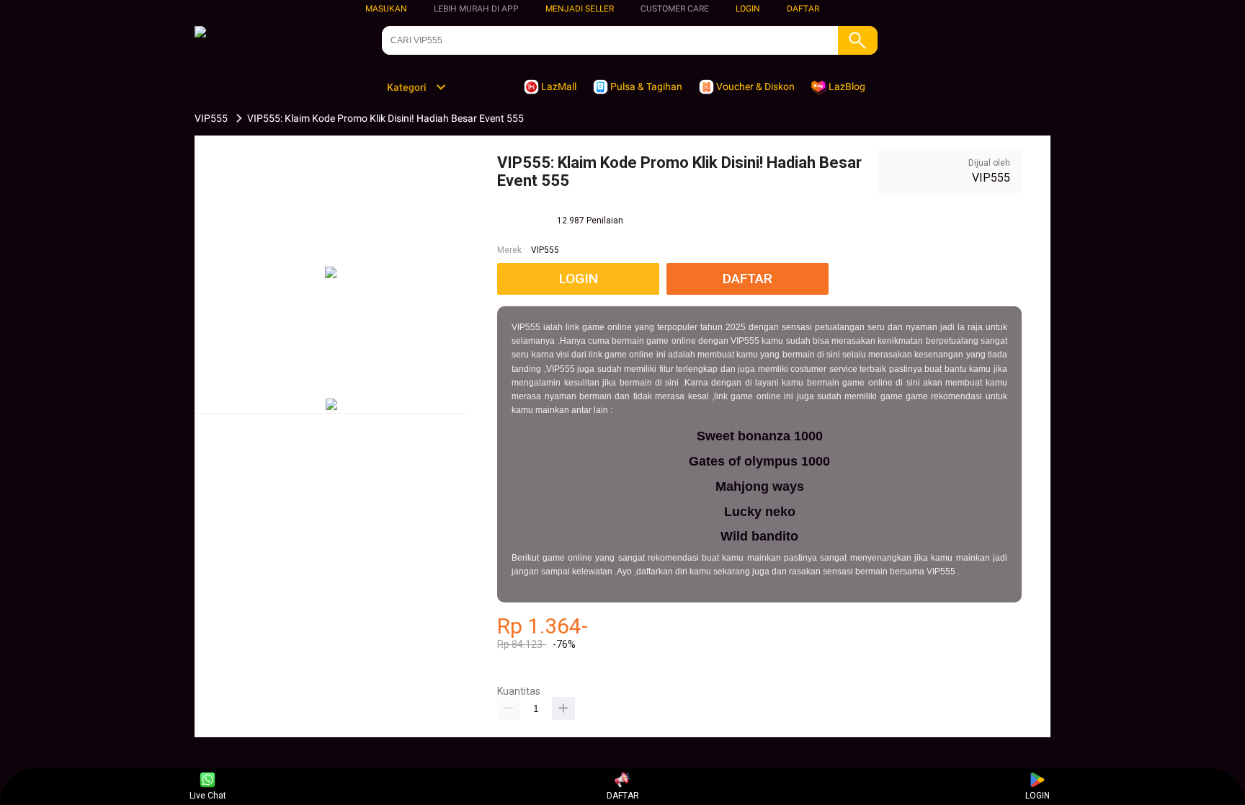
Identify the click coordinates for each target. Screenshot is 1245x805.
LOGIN (748, 9)
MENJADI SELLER (579, 9)
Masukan (386, 9)
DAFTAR (803, 9)
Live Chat (207, 796)
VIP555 (545, 250)
